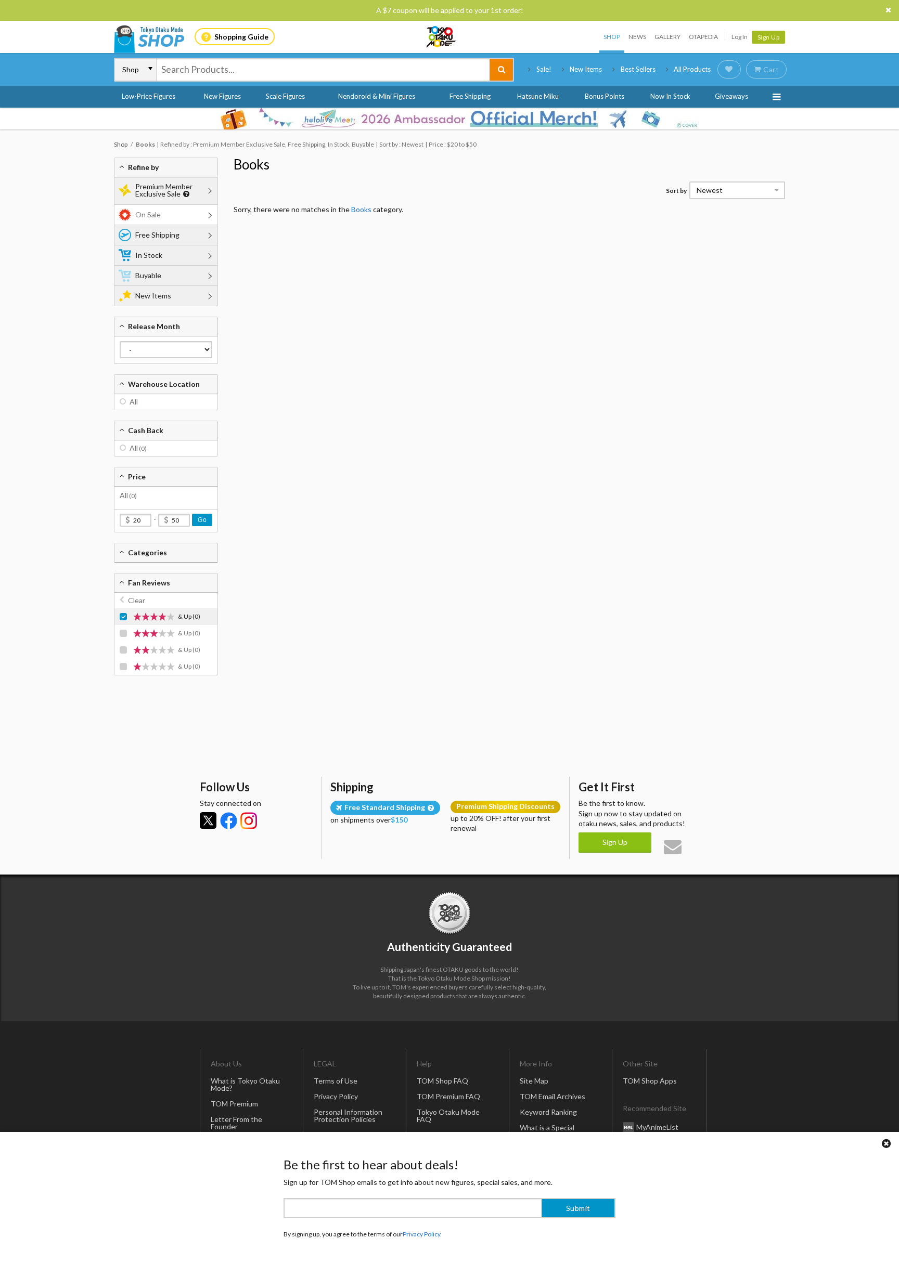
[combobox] (323, 70)
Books (251, 164)
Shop (611, 37)
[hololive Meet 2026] (449, 118)
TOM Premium (234, 1103)
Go (202, 520)
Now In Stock (670, 96)
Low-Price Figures (148, 96)
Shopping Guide (241, 36)
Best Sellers (638, 69)
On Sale (148, 214)
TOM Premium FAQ (448, 1096)
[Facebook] (228, 820)
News (637, 37)
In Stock (148, 255)
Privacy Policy (336, 1096)
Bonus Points (604, 96)
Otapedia (703, 37)
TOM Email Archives (552, 1096)
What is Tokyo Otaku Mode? (245, 1084)
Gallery (667, 37)
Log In (739, 37)
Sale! (543, 69)
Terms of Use (335, 1080)
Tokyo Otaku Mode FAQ (448, 1115)
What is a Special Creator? (547, 1131)
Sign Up (768, 37)
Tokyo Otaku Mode (442, 37)
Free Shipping (470, 96)
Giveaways (731, 96)
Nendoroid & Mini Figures (376, 96)
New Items (586, 69)
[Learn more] (185, 194)
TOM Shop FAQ (442, 1080)
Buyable (148, 275)
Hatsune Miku (538, 96)
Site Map (534, 1080)
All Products (692, 69)
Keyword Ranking (548, 1111)
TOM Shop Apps (650, 1080)
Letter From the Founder (236, 1123)
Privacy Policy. (422, 1234)
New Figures (222, 96)
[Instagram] (248, 820)
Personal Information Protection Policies (348, 1115)
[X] (208, 820)
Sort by (676, 190)
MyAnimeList (657, 1127)
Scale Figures (285, 96)
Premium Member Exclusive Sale (163, 190)
